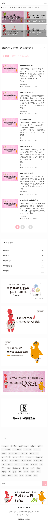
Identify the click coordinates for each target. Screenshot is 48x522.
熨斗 (38, 472)
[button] (45, 3)
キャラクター (34, 453)
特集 (6, 56)
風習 (35, 475)
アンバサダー (17, 449)
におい (40, 446)
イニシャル (27, 449)
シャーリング (6, 457)
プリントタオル (26, 461)
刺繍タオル (16, 468)
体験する (8, 266)
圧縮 (38, 468)
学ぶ (7, 256)
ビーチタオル (14, 461)
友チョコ (25, 468)
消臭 (32, 472)
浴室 (20, 472)
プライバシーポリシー (24, 515)
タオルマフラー (18, 457)
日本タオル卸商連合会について (29, 512)
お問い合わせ (13, 512)
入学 (3, 468)
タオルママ (29, 457)
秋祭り (9, 475)
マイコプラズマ (7, 464)
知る (7, 250)
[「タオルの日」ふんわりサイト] (4, 3)
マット (16, 464)
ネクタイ (4, 461)
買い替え (28, 475)
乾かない (34, 464)
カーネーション (14, 453)
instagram (5, 446)
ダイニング (38, 457)
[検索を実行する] (44, 483)
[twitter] (21, 508)
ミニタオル (24, 464)
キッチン (24, 453)
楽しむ (8, 261)
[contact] (30, 508)
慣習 (14, 472)
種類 (15, 475)
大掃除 (4, 472)
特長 (3, 475)
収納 (32, 468)
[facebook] (18, 508)
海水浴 (26, 472)
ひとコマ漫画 (6, 449)
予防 (41, 464)
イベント (37, 449)
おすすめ (14, 446)
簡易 (21, 475)
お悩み (33, 446)
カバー (4, 453)
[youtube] (27, 508)
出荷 (8, 468)
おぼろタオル (23, 446)
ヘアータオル (38, 461)
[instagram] (24, 508)
